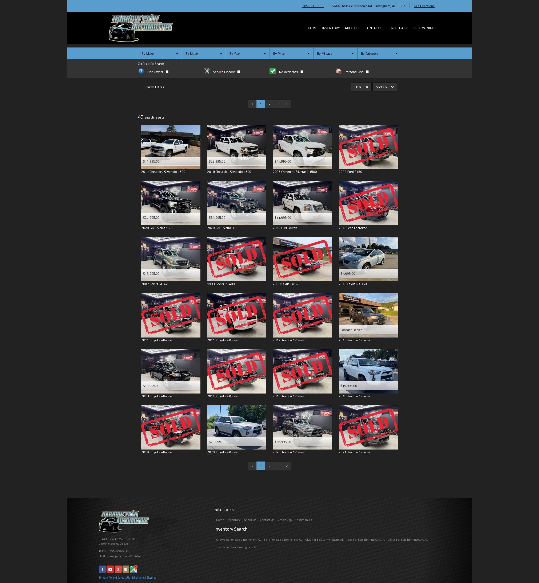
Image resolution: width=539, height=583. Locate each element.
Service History (224, 71)
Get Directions (424, 5)
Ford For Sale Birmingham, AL (283, 539)
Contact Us (123, 577)
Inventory (234, 520)
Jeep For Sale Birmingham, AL (366, 539)
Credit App (285, 520)
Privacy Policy (107, 577)
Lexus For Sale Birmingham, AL (408, 539)
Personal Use (354, 71)
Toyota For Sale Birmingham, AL (236, 547)
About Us (250, 520)
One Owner (155, 71)
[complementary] (526, 570)
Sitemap (151, 577)
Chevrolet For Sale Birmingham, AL (238, 539)
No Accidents (288, 71)
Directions (138, 577)
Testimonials (303, 520)
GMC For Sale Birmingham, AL (324, 539)
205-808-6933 (313, 5)
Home (220, 520)
